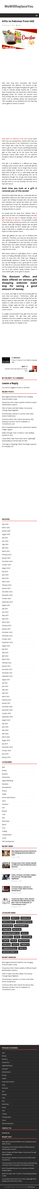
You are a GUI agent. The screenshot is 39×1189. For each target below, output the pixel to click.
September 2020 (7, 717)
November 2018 (7, 747)
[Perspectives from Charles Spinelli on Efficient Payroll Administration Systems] (6, 867)
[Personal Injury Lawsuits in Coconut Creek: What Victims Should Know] (6, 891)
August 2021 (6, 680)
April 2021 (5, 693)
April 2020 (5, 734)
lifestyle (4, 811)
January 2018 (6, 757)
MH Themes (31, 1187)
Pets (3, 818)
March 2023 (6, 622)
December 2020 (7, 707)
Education (5, 784)
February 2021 (6, 700)
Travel (4, 838)
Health (4, 794)
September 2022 (7, 642)
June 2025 (5, 541)
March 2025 (6, 551)
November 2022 (7, 636)
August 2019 (6, 740)
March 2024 (6, 582)
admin (19, 25)
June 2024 (5, 575)
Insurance (5, 804)
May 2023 (5, 615)
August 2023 (6, 605)
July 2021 (5, 683)
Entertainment (6, 787)
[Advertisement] (20, 65)
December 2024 (7, 561)
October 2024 (6, 565)
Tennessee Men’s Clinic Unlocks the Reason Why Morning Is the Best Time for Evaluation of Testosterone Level (18, 421)
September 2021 (7, 676)
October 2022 (6, 639)
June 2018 (5, 754)
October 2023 (6, 598)
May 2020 (5, 730)
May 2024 (5, 578)
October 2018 (6, 750)
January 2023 (6, 629)
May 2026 (5, 524)
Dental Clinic (6, 777)
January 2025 (6, 558)
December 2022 (7, 632)
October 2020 (6, 713)
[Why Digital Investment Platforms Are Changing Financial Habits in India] (6, 855)
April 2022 (5, 656)
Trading (4, 831)
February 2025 (6, 555)
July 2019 (5, 744)
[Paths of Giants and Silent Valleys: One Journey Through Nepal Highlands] (6, 879)
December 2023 (7, 592)
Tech (3, 828)
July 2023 (5, 609)
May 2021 (5, 690)
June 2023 (5, 612)
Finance (4, 791)
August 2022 (6, 646)
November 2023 (7, 595)
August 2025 (6, 534)
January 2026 (6, 531)
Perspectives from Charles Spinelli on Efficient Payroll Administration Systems (24, 865)
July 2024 (5, 571)
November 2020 (7, 710)
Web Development (8, 841)
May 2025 (5, 544)
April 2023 (5, 619)
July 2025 (5, 538)
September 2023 (7, 602)
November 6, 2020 (9, 25)
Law (3, 808)
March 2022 (6, 659)
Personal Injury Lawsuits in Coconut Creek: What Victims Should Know (22, 888)
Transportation (7, 835)
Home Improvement (8, 797)
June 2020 (5, 727)
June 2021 (5, 686)
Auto (3, 767)
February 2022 (6, 663)
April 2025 (5, 548)
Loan (3, 814)
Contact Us (6, 1133)
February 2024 (6, 585)
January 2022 (6, 666)
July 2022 (5, 649)
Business (5, 774)
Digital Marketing (7, 781)
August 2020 (6, 720)
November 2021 (7, 673)
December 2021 (7, 669)
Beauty (4, 770)
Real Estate (5, 821)
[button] (36, 15)
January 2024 (6, 588)
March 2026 (6, 527)
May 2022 (5, 652)
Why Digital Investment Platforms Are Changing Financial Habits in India (24, 853)
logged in (13, 387)
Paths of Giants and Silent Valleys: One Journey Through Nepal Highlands (24, 877)
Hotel (4, 801)
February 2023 (6, 625)
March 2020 (6, 737)
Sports (4, 824)
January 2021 (6, 703)
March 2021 (6, 696)
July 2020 (5, 723)
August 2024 (6, 568)
